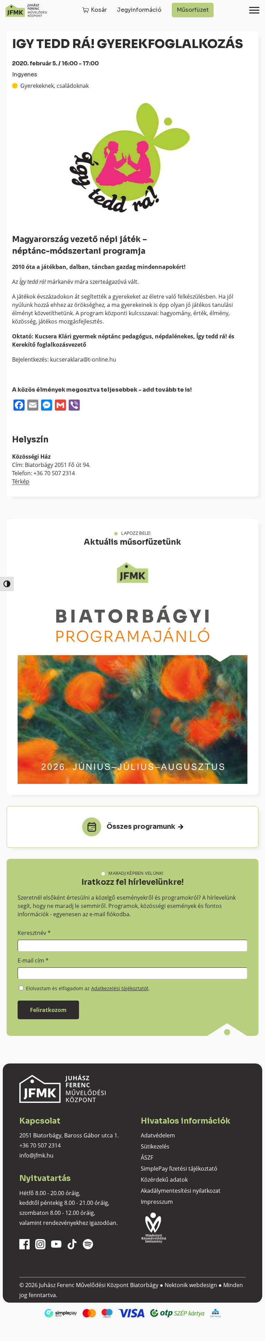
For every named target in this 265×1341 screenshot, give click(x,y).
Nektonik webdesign (191, 1285)
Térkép (20, 481)
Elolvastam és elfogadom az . (87, 988)
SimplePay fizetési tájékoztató (179, 1168)
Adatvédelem (158, 1135)
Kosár (99, 9)
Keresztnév (34, 932)
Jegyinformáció (139, 9)
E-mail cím (33, 960)
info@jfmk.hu (36, 1155)
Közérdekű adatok (164, 1179)
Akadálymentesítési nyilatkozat (180, 1190)
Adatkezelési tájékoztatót (119, 988)
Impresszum (157, 1202)
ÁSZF (147, 1157)
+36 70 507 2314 (40, 1145)
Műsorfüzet (193, 9)
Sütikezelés (155, 1146)
